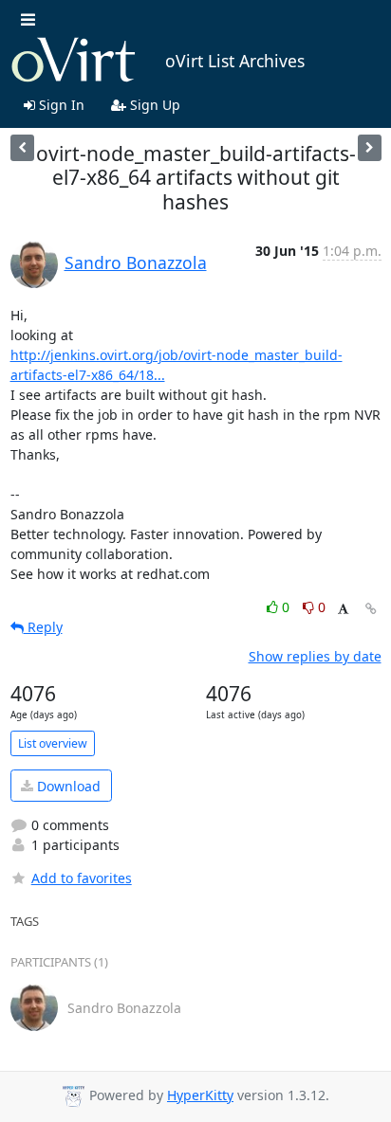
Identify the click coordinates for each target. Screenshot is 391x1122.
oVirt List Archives (235, 60)
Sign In (59, 105)
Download (67, 786)
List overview (52, 743)
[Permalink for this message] (371, 609)
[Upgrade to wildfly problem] (370, 147)
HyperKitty (200, 1095)
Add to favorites (81, 878)
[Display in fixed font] (343, 610)
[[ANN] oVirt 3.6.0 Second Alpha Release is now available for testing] (22, 147)
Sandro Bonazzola (136, 262)
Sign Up (153, 105)
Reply (43, 627)
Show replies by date (315, 656)
